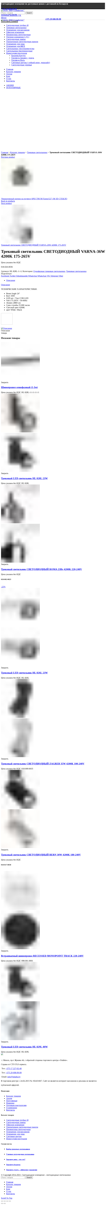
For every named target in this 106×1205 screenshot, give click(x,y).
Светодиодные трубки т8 (17, 1120)
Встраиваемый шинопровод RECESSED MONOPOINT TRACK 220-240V (42, 955)
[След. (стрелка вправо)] (5, 1203)
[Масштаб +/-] (10, 1201)
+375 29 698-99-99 (9, 9)
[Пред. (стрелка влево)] (2, 1203)
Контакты (10, 1110)
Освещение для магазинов (17, 1132)
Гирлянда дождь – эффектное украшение (21, 1170)
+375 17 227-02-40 (14, 1068)
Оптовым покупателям (16, 1105)
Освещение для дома (15, 1134)
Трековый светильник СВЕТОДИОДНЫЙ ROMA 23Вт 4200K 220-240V (41, 569)
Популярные (11, 1101)
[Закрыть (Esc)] (2, 1201)
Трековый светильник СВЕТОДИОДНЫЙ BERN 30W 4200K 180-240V (41, 854)
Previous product (8, 157)
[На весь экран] (7, 1201)
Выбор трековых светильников (18, 1149)
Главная (4, 152)
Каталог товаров (17, 152)
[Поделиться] (5, 1201)
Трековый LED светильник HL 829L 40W (24, 1046)
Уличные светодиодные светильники (20, 1154)
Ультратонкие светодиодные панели (22, 1127)
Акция (9, 1098)
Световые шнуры (14, 1136)
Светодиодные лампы (16, 1122)
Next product (6, 203)
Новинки (10, 1103)
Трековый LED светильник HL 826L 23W (24, 672)
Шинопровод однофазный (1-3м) (19, 387)
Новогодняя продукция (16, 1139)
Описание (10, 280)
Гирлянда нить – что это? (15, 1159)
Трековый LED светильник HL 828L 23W (24, 478)
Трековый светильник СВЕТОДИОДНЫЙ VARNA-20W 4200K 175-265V (33, 245)
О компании (11, 1108)
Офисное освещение (15, 1125)
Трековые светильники (37, 152)
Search (29, 13)
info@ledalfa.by (14, 1077)
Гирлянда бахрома (13, 1165)
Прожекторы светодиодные (18, 1129)
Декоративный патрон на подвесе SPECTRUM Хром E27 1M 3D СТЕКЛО (34, 199)
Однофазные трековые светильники (49, 271)
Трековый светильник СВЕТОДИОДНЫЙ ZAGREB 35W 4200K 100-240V (42, 763)
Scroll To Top (6, 1198)
